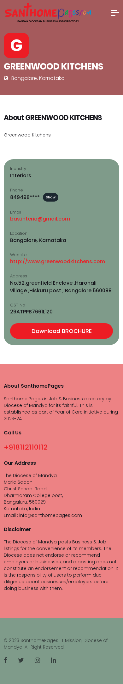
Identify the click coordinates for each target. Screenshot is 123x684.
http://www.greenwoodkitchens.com (57, 261)
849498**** (33, 197)
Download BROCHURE (62, 331)
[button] (115, 13)
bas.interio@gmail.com (40, 218)
